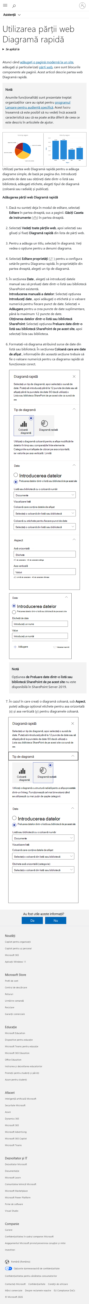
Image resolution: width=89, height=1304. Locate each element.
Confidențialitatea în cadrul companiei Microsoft (29, 1236)
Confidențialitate (36, 1284)
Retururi (9, 994)
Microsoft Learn (13, 1177)
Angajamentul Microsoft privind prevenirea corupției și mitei (35, 1243)
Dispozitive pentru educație (19, 1039)
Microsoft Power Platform (17, 1197)
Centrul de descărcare (16, 987)
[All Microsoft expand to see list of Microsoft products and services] (5, 6)
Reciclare (9, 1007)
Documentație (12, 1170)
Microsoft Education (15, 1033)
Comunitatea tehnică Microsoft (20, 1184)
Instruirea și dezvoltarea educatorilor (23, 1066)
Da (32, 920)
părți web (46, 67)
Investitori (10, 1249)
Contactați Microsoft (15, 1284)
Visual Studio (11, 1210)
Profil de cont (11, 980)
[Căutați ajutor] (14, 5)
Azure (8, 1111)
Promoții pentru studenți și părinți (22, 1072)
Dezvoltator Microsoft (16, 1164)
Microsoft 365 (12, 955)
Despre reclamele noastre (38, 1290)
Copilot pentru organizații (18, 941)
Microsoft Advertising (15, 1131)
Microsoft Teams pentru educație (21, 1046)
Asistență (10, 14)
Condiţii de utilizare (58, 1284)
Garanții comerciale (15, 1014)
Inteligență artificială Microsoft (20, 1098)
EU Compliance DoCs (64, 1290)
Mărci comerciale (13, 1290)
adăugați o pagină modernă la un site (46, 62)
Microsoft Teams (13, 1145)
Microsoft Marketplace (16, 1190)
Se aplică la (12, 49)
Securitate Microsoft (15, 1105)
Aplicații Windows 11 (15, 961)
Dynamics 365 (12, 1118)
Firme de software (14, 1204)
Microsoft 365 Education (17, 1053)
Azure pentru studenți (16, 1079)
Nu (56, 920)
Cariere (8, 1229)
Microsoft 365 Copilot (16, 1138)
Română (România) (20, 1261)
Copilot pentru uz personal (18, 948)
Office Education (13, 1059)
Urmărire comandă (14, 1000)
